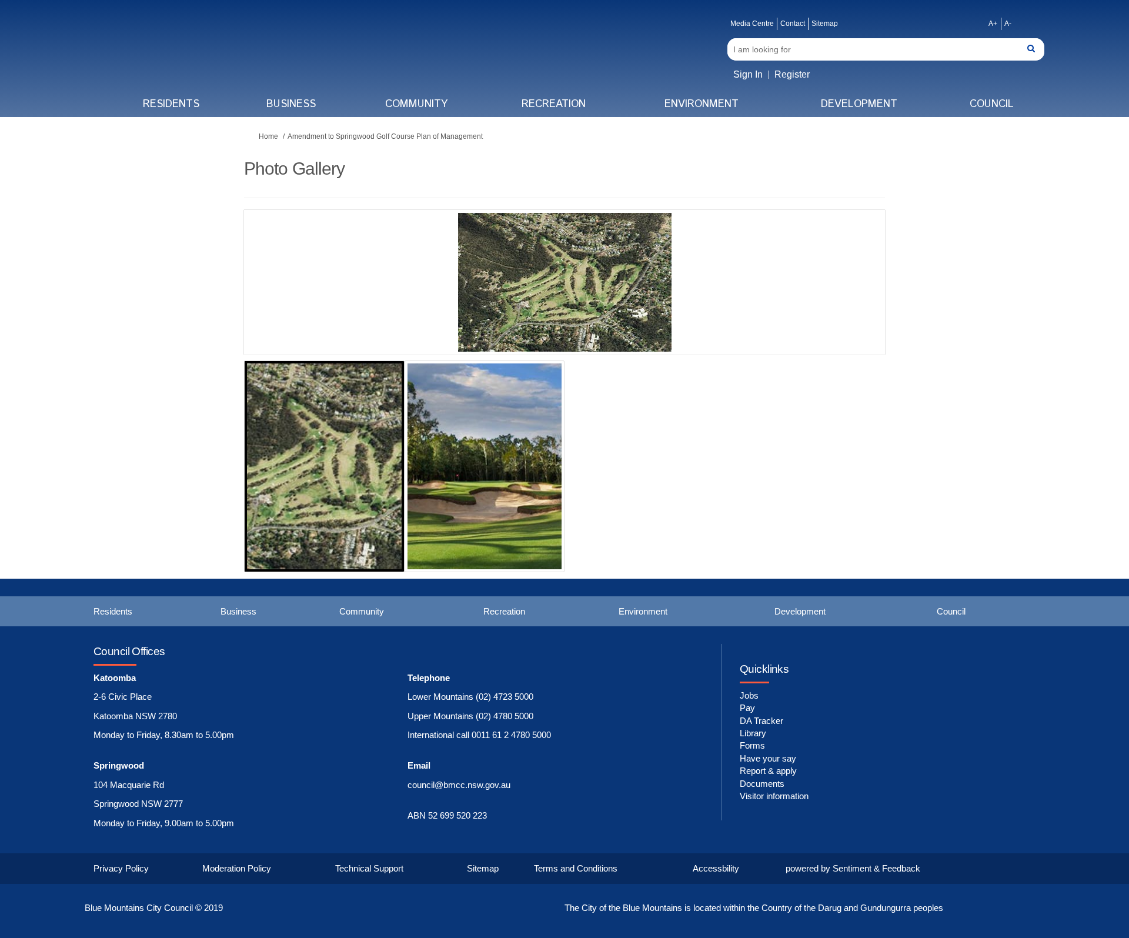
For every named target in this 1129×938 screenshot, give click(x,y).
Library (753, 733)
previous (276, 300)
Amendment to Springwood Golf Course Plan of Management (385, 136)
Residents (171, 104)
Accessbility (716, 868)
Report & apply (768, 771)
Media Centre (752, 23)
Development (859, 104)
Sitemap (824, 23)
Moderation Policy (236, 868)
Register (792, 74)
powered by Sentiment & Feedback (853, 868)
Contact (792, 23)
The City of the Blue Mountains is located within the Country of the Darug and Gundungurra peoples (753, 908)
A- (1007, 23)
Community (416, 104)
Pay (747, 708)
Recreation (554, 104)
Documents (762, 784)
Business (291, 104)
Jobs (749, 695)
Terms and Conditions (575, 868)
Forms (752, 745)
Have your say (768, 758)
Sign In (748, 74)
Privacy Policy (121, 868)
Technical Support (369, 868)
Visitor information (774, 796)
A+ (992, 23)
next (844, 300)
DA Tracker (761, 721)
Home (268, 136)
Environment (701, 104)
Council (992, 104)
